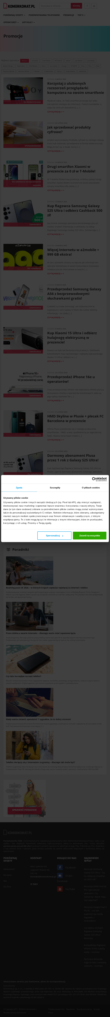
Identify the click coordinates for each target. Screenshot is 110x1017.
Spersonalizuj (53, 535)
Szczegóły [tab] (55, 487)
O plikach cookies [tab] (91, 487)
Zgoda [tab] (19, 487)
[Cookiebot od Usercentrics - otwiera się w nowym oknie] (94, 479)
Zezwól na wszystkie (89, 535)
